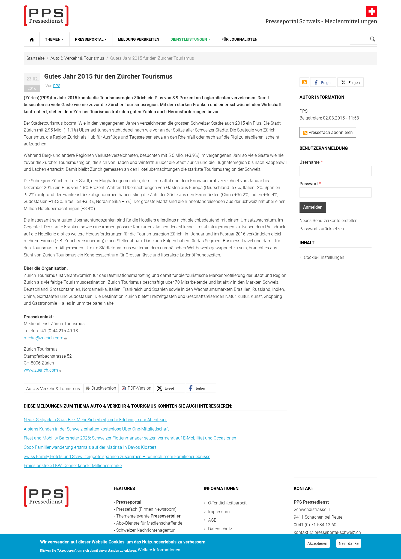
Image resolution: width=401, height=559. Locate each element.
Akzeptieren (317, 543)
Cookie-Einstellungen (324, 257)
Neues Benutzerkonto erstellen (329, 220)
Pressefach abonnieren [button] (330, 132)
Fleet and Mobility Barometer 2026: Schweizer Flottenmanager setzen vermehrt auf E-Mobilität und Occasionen (130, 438)
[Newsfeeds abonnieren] (304, 82)
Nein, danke (348, 543)
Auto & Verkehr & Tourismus (77, 58)
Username (310, 162)
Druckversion (103, 388)
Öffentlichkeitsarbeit (227, 503)
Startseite (35, 58)
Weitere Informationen (159, 549)
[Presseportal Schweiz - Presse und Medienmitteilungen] (46, 16)
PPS (56, 85)
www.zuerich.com (41, 370)
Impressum (219, 511)
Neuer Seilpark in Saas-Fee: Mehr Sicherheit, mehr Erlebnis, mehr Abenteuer (95, 419)
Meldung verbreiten (138, 39)
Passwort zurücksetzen (322, 228)
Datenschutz (220, 528)
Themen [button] (53, 39)
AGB (212, 520)
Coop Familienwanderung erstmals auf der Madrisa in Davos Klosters (90, 447)
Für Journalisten (240, 39)
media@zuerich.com (43, 337)
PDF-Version (139, 388)
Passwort (309, 183)
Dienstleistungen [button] (188, 39)
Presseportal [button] (89, 39)
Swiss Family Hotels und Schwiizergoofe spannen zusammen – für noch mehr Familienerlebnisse (117, 456)
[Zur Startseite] (31, 39)
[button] (170, 388)
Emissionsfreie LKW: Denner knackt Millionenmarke (73, 465)
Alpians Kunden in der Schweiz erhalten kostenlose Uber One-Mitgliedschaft (96, 429)
